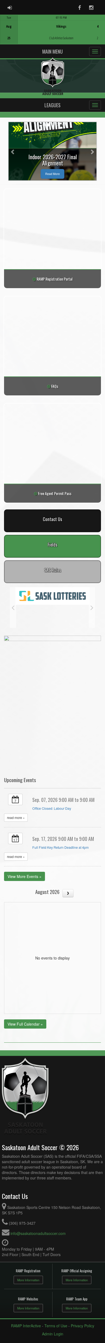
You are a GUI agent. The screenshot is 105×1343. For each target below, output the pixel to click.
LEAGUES (52, 105)
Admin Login (52, 1334)
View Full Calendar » (25, 1024)
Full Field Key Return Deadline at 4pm (60, 847)
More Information (28, 1280)
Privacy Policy (82, 1325)
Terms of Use (55, 1325)
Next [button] (92, 607)
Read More (52, 174)
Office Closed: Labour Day (51, 808)
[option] (52, 29)
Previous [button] (13, 607)
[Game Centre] (52, 33)
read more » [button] (16, 817)
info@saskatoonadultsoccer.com (38, 1233)
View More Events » (24, 876)
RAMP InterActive (26, 1325)
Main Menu (52, 51)
